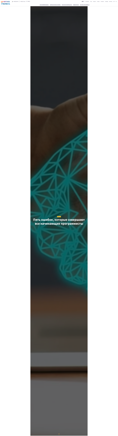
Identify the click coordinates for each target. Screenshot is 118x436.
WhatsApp (29, 1)
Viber (26, 1)
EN (116, 1)
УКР (114, 1)
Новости (94, 1)
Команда (106, 1)
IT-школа (5, 3)
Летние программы (84, 4)
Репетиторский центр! (67, 4)
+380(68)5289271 (16, 1)
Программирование (44, 4)
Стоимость (102, 1)
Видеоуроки (76, 4)
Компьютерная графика (55, 4)
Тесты (91, 1)
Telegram (28, 1)
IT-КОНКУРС (87, 1)
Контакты (110, 1)
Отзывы (98, 1)
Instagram (83, 1)
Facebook (82, 1)
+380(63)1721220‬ (22, 1)
